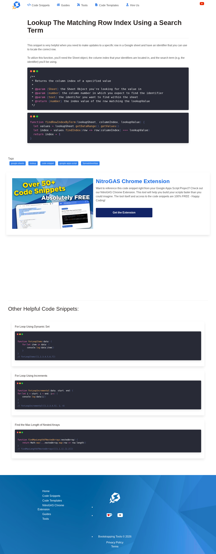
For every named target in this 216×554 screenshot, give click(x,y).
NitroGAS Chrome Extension (51, 507)
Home (46, 491)
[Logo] (16, 5)
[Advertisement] (108, 264)
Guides (46, 514)
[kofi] (109, 519)
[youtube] (120, 519)
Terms (114, 546)
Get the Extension (124, 212)
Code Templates (52, 500)
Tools (45, 518)
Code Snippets (51, 495)
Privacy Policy (114, 542)
